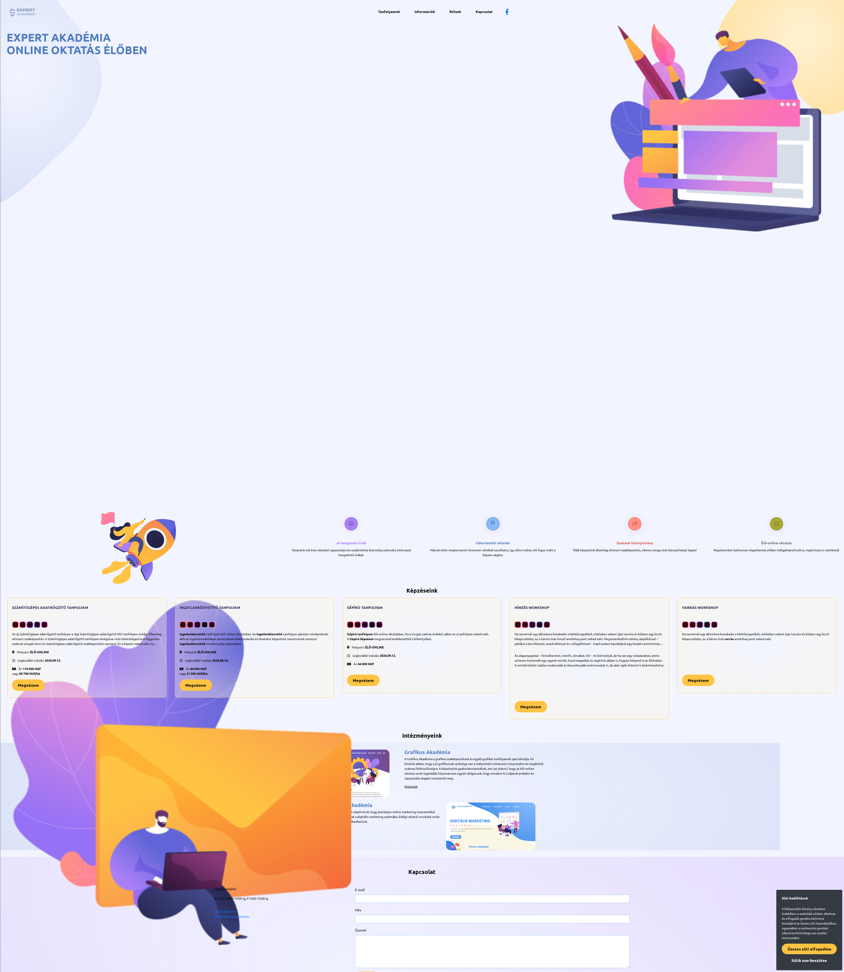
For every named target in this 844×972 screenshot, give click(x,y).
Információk (425, 11)
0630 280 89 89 (225, 912)
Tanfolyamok (389, 11)
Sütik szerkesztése (809, 960)
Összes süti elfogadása (809, 948)
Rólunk (455, 11)
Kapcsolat (484, 11)
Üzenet (360, 930)
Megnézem (28, 685)
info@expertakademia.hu (231, 916)
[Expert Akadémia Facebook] (507, 13)
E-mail (360, 889)
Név (358, 910)
